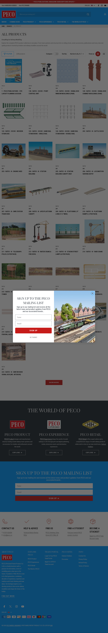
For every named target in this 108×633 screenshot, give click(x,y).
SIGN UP (33, 330)
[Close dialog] (92, 293)
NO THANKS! (33, 337)
